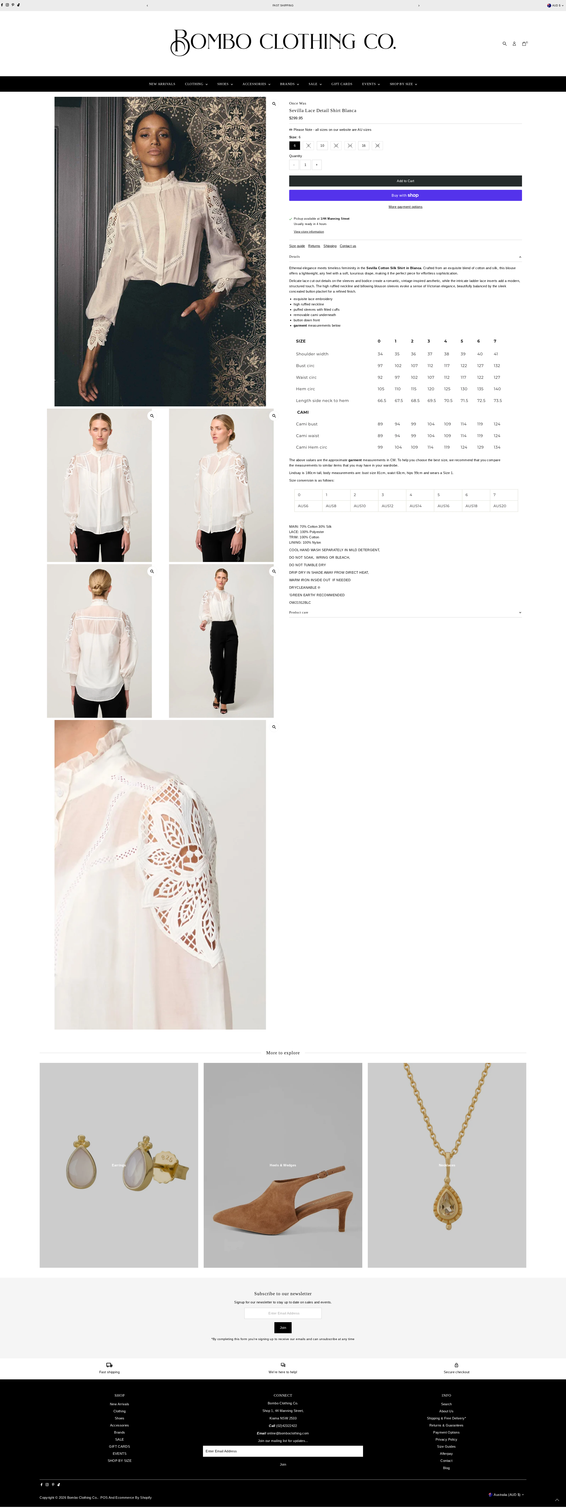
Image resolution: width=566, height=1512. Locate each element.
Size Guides (446, 1446)
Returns (314, 246)
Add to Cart (405, 181)
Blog (446, 1468)
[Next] (419, 6)
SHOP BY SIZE (402, 84)
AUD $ (556, 5)
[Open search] (505, 44)
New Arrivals (162, 84)
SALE (314, 84)
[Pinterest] (13, 5)
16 (364, 145)
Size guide (297, 246)
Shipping (330, 246)
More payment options (406, 207)
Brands (288, 84)
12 (338, 146)
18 (379, 146)
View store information (309, 231)
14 (351, 146)
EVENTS (369, 84)
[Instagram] (7, 5)
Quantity (295, 156)
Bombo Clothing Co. (82, 1497)
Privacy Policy (446, 1439)
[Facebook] (2, 5)
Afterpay (446, 1453)
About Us (446, 1411)
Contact (446, 1460)
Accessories (255, 84)
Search (446, 1404)
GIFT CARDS (341, 84)
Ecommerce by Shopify (133, 1497)
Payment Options (446, 1432)
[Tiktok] (18, 5)
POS (104, 1497)
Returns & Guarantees (446, 1425)
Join (283, 1327)
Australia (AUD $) (507, 1495)
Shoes (223, 84)
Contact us (348, 246)
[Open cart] (524, 44)
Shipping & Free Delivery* (446, 1418)
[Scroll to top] (557, 1499)
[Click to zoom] (274, 104)
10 (322, 145)
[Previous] (147, 6)
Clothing (195, 84)
